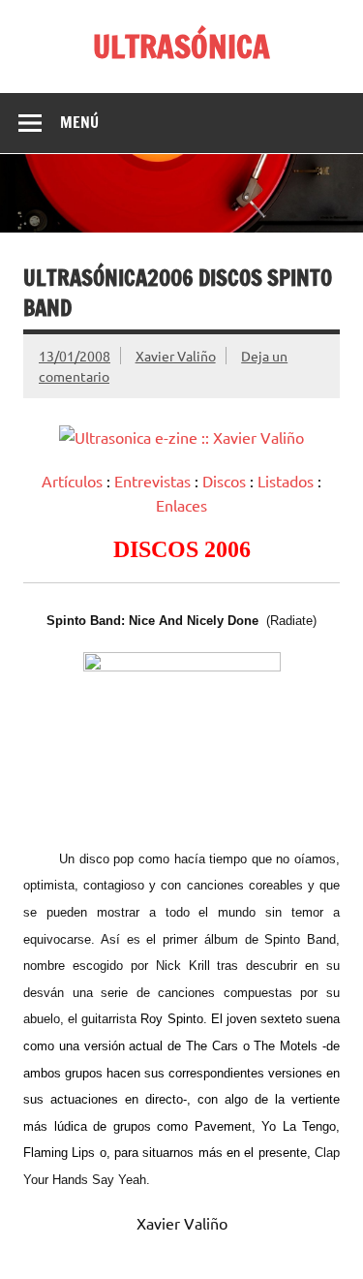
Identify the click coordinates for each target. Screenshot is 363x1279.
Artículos (72, 480)
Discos (224, 480)
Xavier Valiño (176, 355)
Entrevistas (152, 480)
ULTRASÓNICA (181, 46)
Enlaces (181, 505)
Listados (285, 480)
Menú (79, 122)
